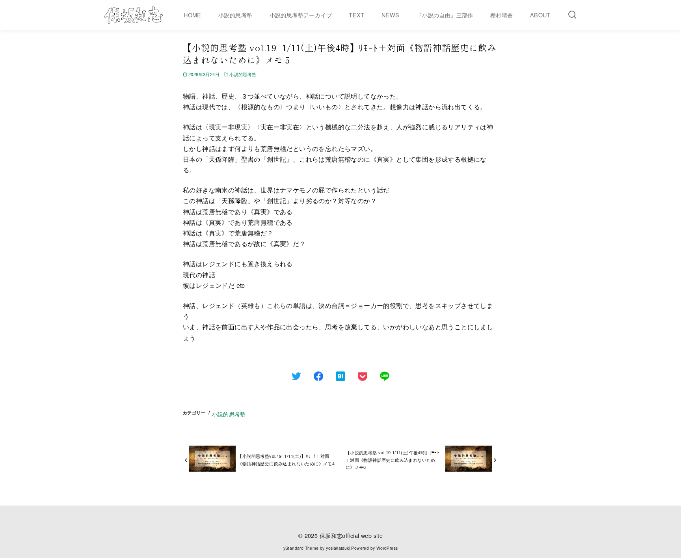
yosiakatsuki (338, 548)
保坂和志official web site (351, 535)
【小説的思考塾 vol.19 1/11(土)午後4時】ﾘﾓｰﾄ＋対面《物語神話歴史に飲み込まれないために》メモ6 (392, 459)
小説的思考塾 (235, 15)
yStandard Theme (301, 548)
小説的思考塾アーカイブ (301, 15)
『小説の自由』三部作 (445, 15)
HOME (192, 15)
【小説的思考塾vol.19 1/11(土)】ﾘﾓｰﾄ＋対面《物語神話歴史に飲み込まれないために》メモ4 (286, 460)
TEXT (357, 15)
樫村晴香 (501, 15)
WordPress (387, 548)
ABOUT (540, 15)
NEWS (390, 15)
